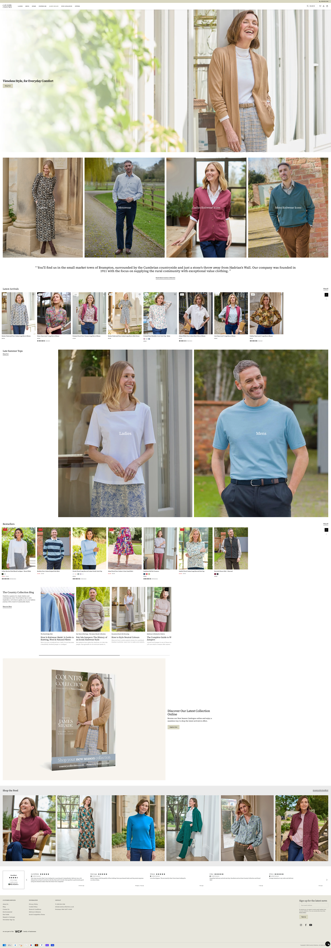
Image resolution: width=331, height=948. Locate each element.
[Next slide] (326, 295)
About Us (5, 904)
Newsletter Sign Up (8, 920)
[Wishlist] (320, 6)
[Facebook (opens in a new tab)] (306, 925)
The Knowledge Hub (47, 634)
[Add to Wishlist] (33, 294)
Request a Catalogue (9, 917)
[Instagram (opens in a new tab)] (301, 925)
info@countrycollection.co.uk (64, 907)
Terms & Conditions (35, 909)
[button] (54, 341)
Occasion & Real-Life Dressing (120, 634)
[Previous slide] (326, 299)
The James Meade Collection (97, 634)
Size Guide (6, 914)
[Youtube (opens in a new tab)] (310, 925)
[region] (176, 880)
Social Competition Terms (37, 914)
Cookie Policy (33, 907)
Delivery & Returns (35, 912)
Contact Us (6, 909)
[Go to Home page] (7, 6)
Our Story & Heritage (82, 634)
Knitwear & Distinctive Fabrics (156, 634)
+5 (82, 574)
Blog (4, 907)
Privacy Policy (33, 904)
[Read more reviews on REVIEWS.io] (13, 884)
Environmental (7, 912)
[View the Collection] (43, 208)
